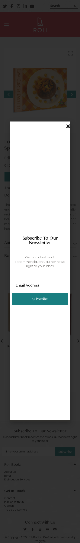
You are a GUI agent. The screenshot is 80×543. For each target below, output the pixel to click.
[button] (68, 125)
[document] (40, 271)
